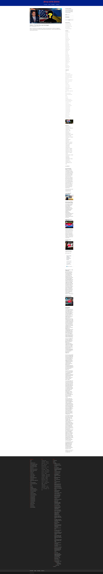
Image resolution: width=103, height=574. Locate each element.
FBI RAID (67, 143)
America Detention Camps (33, 464)
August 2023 (67, 40)
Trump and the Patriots (68, 105)
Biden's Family (45, 464)
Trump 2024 (32, 492)
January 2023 (67, 45)
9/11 (66, 72)
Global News (67, 89)
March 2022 (67, 54)
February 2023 (67, 44)
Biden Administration (68, 133)
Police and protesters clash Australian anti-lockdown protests (58, 533)
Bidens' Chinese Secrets (33, 470)
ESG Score (43, 473)
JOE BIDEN (71, 148)
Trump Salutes (67, 156)
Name (67, 14)
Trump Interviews (67, 106)
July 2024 (66, 33)
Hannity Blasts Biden (57, 505)
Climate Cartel (67, 84)
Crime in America (32, 475)
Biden (69, 130)
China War (66, 83)
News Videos (57, 565)
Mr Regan (71, 149)
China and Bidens (43, 469)
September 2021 (67, 61)
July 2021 (66, 64)
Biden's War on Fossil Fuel (68, 79)
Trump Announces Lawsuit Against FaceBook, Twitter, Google (58, 540)
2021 (66, 71)
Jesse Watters (67, 148)
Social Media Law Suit (68, 99)
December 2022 (67, 46)
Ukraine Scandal (67, 114)
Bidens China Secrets (68, 134)
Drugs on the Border (68, 139)
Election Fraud (67, 87)
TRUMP (42, 483)
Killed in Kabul (67, 149)
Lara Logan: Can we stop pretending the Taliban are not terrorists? (58, 520)
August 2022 (67, 50)
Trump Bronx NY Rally (68, 28)
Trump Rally (57, 562)
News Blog (52, 4)
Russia (47, 479)
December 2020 (67, 66)
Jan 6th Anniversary (68, 93)
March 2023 (67, 43)
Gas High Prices (70, 143)
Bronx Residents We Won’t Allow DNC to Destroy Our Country (57, 469)
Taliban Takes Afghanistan (68, 100)
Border (72, 134)
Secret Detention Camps (68, 26)
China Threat (56, 552)
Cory (31, 26)
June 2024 (66, 34)
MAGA (66, 95)
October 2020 (67, 67)
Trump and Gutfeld (68, 104)
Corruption (67, 138)
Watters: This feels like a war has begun (39, 25)
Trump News (45, 4)
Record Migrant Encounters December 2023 (57, 475)
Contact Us (57, 4)
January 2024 (67, 38)
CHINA (70, 135)
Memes (49, 4)
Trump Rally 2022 (67, 109)
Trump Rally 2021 (32, 497)
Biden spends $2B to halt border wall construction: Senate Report (57, 525)
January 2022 (67, 56)
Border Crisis (67, 82)
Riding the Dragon (44, 479)
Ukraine (71, 158)
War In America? (67, 27)
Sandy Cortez (67, 152)
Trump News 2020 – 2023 (57, 561)
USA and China (67, 116)
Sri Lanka (67, 153)
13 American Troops (68, 126)
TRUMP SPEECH (67, 157)
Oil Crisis (66, 96)
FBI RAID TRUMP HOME (68, 88)
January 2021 (67, 65)
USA (69, 161)
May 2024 (66, 35)
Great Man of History (68, 23)
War (71, 162)
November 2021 (67, 59)
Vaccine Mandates (68, 162)
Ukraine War (67, 115)
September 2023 (67, 39)
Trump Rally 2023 (67, 110)
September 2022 (67, 49)
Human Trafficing (68, 144)
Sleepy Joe (70, 152)
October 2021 (67, 60)
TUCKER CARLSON (68, 158)
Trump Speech (32, 502)
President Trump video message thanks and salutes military (57, 507)
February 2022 (67, 55)
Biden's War (38, 26)
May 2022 (66, 51)
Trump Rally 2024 (67, 111)
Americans (67, 130)
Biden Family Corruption (68, 77)
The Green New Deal (68, 101)
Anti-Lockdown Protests (33, 465)
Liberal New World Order (68, 94)
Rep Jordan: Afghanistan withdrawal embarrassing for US (57, 517)
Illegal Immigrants (68, 147)
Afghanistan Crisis (67, 73)
